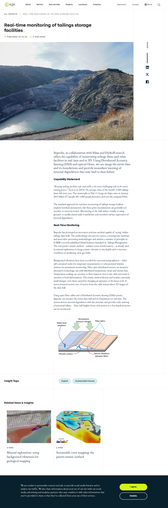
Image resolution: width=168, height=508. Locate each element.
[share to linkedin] (147, 67)
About (28, 4)
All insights (10, 14)
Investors (97, 4)
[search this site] (158, 4)
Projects (69, 4)
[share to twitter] (147, 74)
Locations (82, 4)
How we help (54, 4)
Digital (64, 381)
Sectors (39, 4)
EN (148, 5)
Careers (135, 4)
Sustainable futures (84, 381)
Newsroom (121, 4)
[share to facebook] (147, 81)
